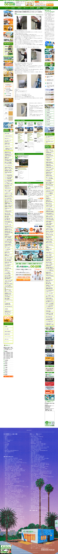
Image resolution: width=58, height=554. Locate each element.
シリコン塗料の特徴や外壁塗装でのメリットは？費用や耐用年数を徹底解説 (41, 530)
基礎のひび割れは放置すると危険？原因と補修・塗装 (12, 533)
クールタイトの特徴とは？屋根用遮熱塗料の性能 (50, 319)
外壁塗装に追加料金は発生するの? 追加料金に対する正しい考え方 (39, 466)
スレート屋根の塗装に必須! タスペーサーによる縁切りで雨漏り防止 (14, 506)
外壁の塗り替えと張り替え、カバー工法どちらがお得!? (12, 482)
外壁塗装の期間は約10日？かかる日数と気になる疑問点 (12, 467)
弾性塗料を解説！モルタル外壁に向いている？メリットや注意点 (13, 546)
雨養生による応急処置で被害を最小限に (49, 280)
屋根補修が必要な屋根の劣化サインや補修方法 (8, 237)
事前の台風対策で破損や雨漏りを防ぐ (49, 278)
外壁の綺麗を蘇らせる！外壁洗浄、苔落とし (49, 260)
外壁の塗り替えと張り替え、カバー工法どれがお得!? (49, 186)
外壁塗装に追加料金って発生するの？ (49, 160)
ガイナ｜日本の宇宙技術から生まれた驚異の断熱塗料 (38, 526)
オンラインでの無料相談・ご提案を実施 (49, 150)
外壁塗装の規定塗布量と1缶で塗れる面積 (49, 257)
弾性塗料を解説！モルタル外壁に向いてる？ (50, 311)
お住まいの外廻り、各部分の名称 (9, 483)
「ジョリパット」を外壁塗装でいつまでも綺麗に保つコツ (12, 515)
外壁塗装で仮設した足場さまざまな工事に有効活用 (50, 219)
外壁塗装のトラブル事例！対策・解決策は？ (50, 286)
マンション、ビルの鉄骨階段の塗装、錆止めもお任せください (39, 490)
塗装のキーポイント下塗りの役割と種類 (49, 203)
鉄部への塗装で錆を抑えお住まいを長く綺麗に (8, 260)
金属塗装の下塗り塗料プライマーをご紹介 (49, 206)
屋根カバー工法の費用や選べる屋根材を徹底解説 (8, 162)
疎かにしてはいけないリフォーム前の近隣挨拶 (49, 178)
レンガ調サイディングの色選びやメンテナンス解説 (8, 193)
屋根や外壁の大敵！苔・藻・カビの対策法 (49, 262)
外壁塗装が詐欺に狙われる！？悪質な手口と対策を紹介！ (12, 502)
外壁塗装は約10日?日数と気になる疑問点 (49, 175)
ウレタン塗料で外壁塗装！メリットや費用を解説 (8, 178)
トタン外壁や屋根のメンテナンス (7, 250)
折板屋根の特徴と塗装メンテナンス (7, 252)
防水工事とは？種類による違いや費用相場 (8, 283)
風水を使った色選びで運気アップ (50, 77)
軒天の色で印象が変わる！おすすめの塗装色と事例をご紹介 (39, 481)
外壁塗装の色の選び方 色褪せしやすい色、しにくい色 (12, 460)
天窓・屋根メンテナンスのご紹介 (8, 224)
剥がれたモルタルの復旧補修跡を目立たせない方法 (8, 196)
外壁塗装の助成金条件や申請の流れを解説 (49, 155)
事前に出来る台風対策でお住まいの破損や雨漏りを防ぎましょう (13, 531)
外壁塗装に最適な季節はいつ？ (8, 173)
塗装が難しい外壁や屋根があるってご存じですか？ (50, 232)
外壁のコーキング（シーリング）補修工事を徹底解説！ (38, 467)
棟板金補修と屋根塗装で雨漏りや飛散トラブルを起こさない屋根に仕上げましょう (16, 518)
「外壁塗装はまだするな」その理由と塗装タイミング (8, 149)
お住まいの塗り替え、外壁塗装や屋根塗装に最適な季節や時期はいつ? (14, 491)
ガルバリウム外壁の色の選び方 (49, 196)
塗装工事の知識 (7, 133)
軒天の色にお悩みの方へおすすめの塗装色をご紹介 (8, 221)
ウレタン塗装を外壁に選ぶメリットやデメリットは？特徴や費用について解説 (41, 532)
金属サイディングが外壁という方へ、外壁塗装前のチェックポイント (40, 548)
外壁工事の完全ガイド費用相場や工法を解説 (8, 152)
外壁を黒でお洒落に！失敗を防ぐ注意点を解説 (49, 298)
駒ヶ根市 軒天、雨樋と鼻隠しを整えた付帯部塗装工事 (49, 13)
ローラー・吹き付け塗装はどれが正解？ (49, 255)
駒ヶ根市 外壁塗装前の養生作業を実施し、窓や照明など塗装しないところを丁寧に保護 (35, 187)
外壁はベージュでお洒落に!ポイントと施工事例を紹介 (50, 303)
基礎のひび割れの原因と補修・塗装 (48, 283)
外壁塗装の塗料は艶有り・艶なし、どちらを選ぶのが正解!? (39, 539)
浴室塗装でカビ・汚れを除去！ (7, 270)
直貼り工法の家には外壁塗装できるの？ (49, 237)
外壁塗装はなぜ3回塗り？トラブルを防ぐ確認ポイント (12, 500)
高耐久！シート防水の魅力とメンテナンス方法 (8, 291)
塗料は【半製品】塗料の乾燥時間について (8, 298)
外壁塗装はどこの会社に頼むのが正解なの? (10, 507)
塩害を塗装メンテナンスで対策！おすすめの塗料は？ (12, 526)
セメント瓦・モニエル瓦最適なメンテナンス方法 (8, 257)
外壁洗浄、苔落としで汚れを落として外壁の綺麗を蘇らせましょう (39, 498)
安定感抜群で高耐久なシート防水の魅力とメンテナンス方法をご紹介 (14, 524)
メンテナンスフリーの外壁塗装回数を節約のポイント (50, 191)
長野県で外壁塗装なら (8, 331)
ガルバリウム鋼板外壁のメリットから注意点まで (49, 193)
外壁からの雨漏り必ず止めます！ (35, 451)
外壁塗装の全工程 (7, 146)
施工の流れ (32, 7)
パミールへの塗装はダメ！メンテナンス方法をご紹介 (50, 270)
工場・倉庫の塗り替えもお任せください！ (50, 137)
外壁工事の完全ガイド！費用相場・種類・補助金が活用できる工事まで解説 (15, 470)
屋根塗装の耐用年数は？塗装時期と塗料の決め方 (49, 288)
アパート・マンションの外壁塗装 (35, 504)
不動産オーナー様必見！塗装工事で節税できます (49, 216)
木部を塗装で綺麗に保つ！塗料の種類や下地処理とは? (50, 268)
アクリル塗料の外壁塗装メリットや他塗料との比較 (8, 175)
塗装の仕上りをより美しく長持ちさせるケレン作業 (8, 201)
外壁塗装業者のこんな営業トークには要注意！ (50, 226)
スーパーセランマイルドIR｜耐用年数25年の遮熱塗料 (38, 515)
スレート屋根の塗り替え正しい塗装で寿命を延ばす (8, 239)
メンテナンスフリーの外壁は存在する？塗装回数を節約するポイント (14, 485)
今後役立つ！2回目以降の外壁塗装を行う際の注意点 (38, 459)
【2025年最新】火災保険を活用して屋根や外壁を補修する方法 (39, 450)
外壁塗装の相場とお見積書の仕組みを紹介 (49, 165)
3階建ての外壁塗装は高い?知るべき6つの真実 (50, 183)
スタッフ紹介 (6, 449)
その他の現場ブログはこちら (39, 224)
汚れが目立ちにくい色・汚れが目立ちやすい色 (50, 80)
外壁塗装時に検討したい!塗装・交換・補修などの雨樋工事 (38, 484)
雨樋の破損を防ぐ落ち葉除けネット (7, 234)
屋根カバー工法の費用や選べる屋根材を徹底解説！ (37, 457)
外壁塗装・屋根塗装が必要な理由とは (10, 477)
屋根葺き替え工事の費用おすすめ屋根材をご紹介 (8, 160)
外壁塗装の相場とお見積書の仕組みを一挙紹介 (37, 445)
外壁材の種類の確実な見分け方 (48, 188)
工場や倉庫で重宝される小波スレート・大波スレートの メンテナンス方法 (14, 517)
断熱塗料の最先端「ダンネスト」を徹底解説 (50, 275)
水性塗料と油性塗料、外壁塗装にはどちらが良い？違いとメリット (39, 540)
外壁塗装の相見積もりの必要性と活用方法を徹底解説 (12, 501)
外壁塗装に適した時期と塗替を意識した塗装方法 (8, 170)
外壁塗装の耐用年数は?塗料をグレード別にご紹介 (8, 168)
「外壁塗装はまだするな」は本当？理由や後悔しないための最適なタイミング (15, 469)
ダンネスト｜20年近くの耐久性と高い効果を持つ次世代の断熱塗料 (40, 525)
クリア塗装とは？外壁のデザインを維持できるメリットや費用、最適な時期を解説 (42, 533)
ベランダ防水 (8, 54)
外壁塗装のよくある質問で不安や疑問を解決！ (50, 152)
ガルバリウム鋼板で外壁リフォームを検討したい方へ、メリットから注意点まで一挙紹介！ (17, 486)
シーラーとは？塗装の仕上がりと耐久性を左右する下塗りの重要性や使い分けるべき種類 (42, 542)
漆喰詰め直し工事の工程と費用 (49, 250)
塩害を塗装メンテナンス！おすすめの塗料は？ (8, 296)
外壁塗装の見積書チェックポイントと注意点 (50, 167)
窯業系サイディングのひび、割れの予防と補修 (49, 234)
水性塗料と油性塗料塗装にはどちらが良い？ (49, 242)
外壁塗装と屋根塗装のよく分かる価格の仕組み (37, 436)
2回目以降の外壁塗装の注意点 (48, 198)
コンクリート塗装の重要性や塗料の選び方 (8, 275)
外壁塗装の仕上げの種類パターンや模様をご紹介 (49, 314)
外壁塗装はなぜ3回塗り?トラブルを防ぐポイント (8, 211)
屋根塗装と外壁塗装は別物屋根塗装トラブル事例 (8, 206)
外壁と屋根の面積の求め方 (8, 306)
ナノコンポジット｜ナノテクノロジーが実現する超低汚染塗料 (39, 522)
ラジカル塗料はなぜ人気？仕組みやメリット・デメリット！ (13, 547)
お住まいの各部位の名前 (8, 165)
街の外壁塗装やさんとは (8, 435)
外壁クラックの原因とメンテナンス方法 (8, 191)
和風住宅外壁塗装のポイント (49, 247)
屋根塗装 (8, 49)
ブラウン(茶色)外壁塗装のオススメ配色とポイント (49, 306)
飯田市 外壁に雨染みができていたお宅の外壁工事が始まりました (49, 33)
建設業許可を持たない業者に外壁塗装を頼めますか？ (12, 450)
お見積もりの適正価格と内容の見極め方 (49, 170)
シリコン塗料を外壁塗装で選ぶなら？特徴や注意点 (8, 180)
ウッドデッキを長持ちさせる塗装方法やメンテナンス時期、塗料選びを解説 (41, 492)
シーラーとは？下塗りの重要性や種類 (49, 209)
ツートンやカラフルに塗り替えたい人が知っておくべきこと (50, 86)
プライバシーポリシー (8, 336)
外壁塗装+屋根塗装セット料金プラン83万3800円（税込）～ (39, 443)
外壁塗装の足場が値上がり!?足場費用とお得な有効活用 (38, 507)
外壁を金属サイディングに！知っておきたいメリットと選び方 (39, 468)
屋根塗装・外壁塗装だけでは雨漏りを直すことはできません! (13, 475)
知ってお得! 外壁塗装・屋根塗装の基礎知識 (10, 476)
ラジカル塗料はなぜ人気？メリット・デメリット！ (50, 321)
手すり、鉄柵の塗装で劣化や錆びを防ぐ (8, 265)
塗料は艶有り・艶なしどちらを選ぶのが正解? (49, 239)
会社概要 (51, 7)
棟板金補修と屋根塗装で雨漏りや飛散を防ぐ (8, 278)
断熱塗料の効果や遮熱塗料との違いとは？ (49, 273)
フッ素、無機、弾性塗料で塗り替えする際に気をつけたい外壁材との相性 (14, 516)
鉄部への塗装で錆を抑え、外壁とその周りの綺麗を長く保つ (39, 489)
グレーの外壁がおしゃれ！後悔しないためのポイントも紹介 (13, 539)
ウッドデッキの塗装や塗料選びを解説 (8, 268)
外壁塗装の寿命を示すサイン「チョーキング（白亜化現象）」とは (13, 492)
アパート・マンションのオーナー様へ (49, 139)
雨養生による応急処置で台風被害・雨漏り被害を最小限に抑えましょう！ (14, 532)
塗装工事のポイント (7, 138)
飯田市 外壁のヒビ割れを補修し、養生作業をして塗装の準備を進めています (49, 31)
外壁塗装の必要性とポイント (34, 452)
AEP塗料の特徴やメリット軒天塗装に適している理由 (50, 324)
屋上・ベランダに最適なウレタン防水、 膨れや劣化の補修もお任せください (15, 523)
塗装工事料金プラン (38, 8)
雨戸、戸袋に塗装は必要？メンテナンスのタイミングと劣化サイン (39, 497)
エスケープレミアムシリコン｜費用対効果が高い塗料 (38, 518)
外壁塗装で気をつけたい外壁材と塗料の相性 (8, 311)
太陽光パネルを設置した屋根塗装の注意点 (49, 265)
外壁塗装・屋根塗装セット (8, 51)
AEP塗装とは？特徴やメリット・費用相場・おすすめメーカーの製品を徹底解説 (41, 534)
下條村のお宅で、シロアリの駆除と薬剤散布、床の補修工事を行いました (49, 36)
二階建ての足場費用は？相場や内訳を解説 (49, 224)
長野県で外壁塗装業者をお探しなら (9, 451)
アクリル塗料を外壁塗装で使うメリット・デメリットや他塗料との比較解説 (41, 531)
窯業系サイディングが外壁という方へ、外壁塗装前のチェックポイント (40, 547)
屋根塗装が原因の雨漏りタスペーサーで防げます (8, 242)
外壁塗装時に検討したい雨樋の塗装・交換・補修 (8, 229)
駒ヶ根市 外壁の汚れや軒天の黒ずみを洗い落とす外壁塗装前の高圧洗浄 (49, 21)
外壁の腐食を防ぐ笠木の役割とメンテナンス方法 (8, 227)
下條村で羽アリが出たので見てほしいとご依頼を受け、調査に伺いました (49, 39)
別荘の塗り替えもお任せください (50, 142)
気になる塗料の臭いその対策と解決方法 (49, 180)
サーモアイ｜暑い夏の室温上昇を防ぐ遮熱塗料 (37, 514)
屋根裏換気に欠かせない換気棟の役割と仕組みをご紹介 (12, 525)
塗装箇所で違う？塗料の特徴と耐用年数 (49, 201)
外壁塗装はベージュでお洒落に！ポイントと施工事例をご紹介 (13, 542)
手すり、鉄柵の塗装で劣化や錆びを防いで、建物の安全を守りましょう (40, 491)
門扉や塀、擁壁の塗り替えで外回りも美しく (37, 460)
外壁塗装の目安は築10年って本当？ (7, 143)
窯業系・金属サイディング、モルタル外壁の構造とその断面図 (13, 514)
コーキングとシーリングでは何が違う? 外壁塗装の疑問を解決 (13, 510)
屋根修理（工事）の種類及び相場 (7, 157)
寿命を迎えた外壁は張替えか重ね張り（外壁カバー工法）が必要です (40, 458)
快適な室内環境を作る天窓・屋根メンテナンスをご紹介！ (38, 482)
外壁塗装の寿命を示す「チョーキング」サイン (8, 188)
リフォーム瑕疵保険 (7, 441)
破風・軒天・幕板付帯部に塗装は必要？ (8, 214)
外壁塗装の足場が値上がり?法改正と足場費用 (50, 221)
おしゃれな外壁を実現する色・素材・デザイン (50, 291)
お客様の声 (19, 7)
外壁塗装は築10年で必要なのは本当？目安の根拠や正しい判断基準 (14, 468)
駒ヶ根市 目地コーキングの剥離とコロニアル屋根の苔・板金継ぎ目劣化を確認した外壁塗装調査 (49, 28)
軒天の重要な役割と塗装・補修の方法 (7, 219)
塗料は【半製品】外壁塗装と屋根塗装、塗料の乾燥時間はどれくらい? (14, 508)
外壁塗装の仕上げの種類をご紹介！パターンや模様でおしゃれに (13, 548)
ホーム (7, 7)
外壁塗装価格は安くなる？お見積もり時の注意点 (8, 155)
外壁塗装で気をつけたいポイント (8, 209)
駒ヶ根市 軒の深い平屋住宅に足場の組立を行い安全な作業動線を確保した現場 (49, 25)
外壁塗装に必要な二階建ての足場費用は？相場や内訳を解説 (39, 508)
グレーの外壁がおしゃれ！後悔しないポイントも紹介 (50, 296)
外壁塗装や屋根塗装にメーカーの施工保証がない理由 (50, 214)
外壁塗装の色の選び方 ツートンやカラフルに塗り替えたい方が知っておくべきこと (16, 462)
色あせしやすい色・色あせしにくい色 (50, 83)
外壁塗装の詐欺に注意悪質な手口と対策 (49, 173)
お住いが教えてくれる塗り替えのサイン (8, 141)
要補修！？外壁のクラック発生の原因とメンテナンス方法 (12, 493)
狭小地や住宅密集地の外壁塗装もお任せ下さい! (8, 245)
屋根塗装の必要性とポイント (34, 453)
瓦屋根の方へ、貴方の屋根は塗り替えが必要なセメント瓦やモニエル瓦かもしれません (42, 476)
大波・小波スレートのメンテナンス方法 (8, 314)
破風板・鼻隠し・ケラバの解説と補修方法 (8, 216)
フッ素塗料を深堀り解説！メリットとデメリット (50, 309)
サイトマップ (7, 341)
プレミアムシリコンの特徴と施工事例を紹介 (49, 316)
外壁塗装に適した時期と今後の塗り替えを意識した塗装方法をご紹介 (14, 490)
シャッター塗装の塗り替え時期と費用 (7, 273)
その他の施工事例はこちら (39, 180)
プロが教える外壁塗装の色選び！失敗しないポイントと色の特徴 (13, 459)
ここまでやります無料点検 (45, 8)
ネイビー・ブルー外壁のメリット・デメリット (49, 293)
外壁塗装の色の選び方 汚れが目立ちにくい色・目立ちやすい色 (13, 461)
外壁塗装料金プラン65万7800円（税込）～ (36, 441)
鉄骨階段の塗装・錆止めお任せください (8, 263)
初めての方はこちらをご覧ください (35, 435)
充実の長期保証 (7, 444)
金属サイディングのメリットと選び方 (7, 247)
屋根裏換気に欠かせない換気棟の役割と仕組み (8, 293)
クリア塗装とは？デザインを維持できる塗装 (8, 183)
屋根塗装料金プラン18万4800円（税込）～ (36, 442)
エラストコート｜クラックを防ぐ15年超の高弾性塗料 (38, 523)
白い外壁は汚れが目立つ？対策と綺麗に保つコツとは (50, 301)
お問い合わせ (7, 339)
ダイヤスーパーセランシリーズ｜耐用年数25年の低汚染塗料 (39, 517)
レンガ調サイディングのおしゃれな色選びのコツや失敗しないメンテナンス (15, 494)
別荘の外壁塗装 (33, 505)
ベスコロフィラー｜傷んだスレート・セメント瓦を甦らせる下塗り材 (40, 516)
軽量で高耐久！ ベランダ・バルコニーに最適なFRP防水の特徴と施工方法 (14, 522)
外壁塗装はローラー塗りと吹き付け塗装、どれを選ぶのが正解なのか (14, 509)
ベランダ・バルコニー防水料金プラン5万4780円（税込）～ (39, 444)
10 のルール (6, 442)
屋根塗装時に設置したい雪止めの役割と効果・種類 (8, 232)
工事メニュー (26, 7)
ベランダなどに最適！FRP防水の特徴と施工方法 (8, 286)
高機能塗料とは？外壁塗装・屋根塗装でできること (8, 204)
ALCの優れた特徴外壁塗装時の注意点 (7, 304)
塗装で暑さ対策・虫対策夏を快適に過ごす (8, 186)
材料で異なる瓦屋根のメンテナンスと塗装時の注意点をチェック (39, 475)
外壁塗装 (8, 46)
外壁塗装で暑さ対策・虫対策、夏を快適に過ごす (37, 506)
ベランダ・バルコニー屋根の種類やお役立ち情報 (8, 281)
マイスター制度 (7, 443)
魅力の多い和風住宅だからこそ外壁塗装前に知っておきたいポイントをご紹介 (41, 473)
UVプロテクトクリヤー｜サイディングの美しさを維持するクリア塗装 (40, 524)
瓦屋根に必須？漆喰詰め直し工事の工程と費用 (37, 474)
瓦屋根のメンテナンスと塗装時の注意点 (8, 255)
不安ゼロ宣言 (6, 445)
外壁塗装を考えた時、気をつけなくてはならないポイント (12, 499)
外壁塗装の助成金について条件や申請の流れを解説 (37, 465)
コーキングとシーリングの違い (8, 301)
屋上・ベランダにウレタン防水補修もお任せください (8, 288)
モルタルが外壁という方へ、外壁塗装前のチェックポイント (39, 546)
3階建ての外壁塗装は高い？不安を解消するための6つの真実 (13, 474)
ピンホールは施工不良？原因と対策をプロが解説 (8, 198)
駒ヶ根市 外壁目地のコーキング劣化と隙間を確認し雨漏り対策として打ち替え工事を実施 (35, 201)
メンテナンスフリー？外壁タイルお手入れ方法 (49, 244)
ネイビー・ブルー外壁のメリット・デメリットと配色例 (12, 538)
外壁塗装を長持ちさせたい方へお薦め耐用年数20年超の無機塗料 (39, 541)
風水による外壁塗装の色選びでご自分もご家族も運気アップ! (13, 466)
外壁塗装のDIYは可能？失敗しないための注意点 (49, 229)
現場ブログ (6, 437)
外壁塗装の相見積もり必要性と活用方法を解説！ (50, 162)
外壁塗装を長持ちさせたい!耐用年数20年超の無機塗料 (50, 211)
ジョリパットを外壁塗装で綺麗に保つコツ (50, 252)
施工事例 (13, 7)
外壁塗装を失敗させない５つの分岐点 (49, 157)
